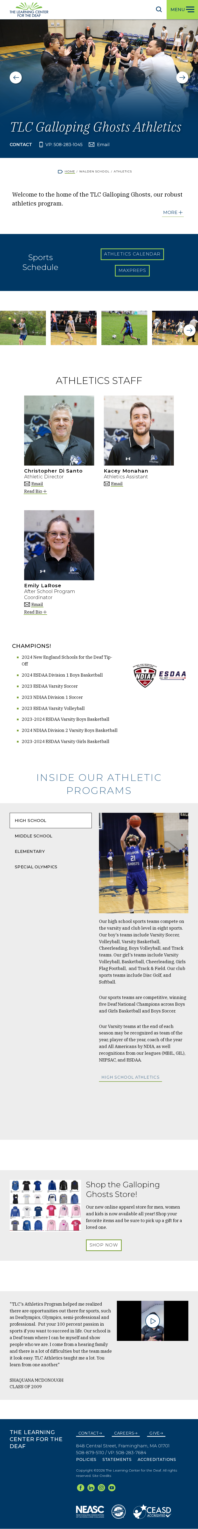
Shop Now (104, 1245)
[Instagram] (101, 1487)
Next (182, 77)
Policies (86, 1459)
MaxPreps (132, 270)
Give (154, 1433)
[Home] (29, 9)
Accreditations (157, 1459)
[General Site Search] (158, 9)
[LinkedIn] (91, 1487)
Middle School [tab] (33, 836)
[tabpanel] (143, 971)
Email (103, 144)
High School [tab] (30, 820)
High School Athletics (130, 1077)
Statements (116, 1459)
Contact (88, 1433)
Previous (16, 77)
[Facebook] (80, 1487)
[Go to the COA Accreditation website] (118, 1511)
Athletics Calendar (132, 254)
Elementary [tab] (30, 851)
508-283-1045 (68, 144)
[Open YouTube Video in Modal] (152, 1321)
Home (70, 171)
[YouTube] (111, 1487)
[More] (173, 212)
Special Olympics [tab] (36, 866)
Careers (124, 1433)
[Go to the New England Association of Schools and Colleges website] (90, 1511)
